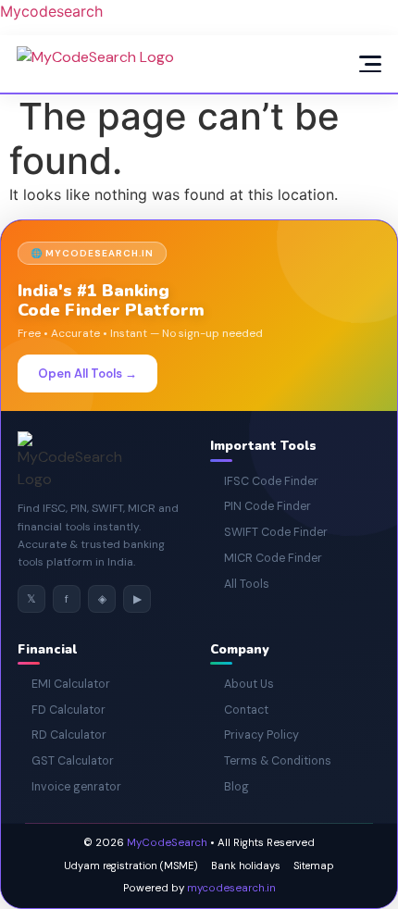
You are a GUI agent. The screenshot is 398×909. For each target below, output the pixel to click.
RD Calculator (62, 735)
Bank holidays (245, 865)
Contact (239, 710)
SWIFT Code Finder (269, 532)
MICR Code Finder (266, 558)
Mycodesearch (51, 11)
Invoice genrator (69, 786)
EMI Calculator (64, 684)
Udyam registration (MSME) (131, 865)
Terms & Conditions (270, 760)
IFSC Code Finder (264, 481)
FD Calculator (62, 710)
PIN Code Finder (260, 506)
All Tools (239, 584)
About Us (242, 684)
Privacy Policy (254, 735)
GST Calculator (66, 760)
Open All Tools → (87, 373)
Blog (229, 786)
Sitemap (313, 865)
